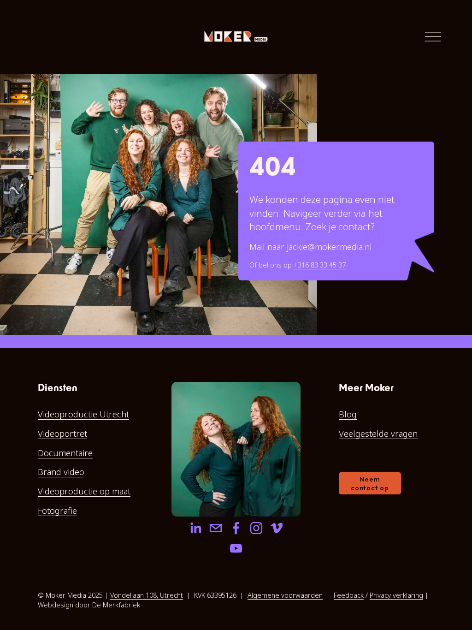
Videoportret (62, 433)
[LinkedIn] (195, 528)
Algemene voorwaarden (285, 595)
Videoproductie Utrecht (83, 414)
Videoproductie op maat (84, 491)
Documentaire (65, 452)
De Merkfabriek (116, 604)
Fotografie (57, 510)
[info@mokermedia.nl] (215, 528)
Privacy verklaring (396, 595)
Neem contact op (370, 483)
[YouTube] (236, 548)
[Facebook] (236, 528)
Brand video (61, 471)
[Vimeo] (276, 528)
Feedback (349, 595)
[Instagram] (256, 528)
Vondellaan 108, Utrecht (146, 595)
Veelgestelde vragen (378, 433)
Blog (348, 414)
